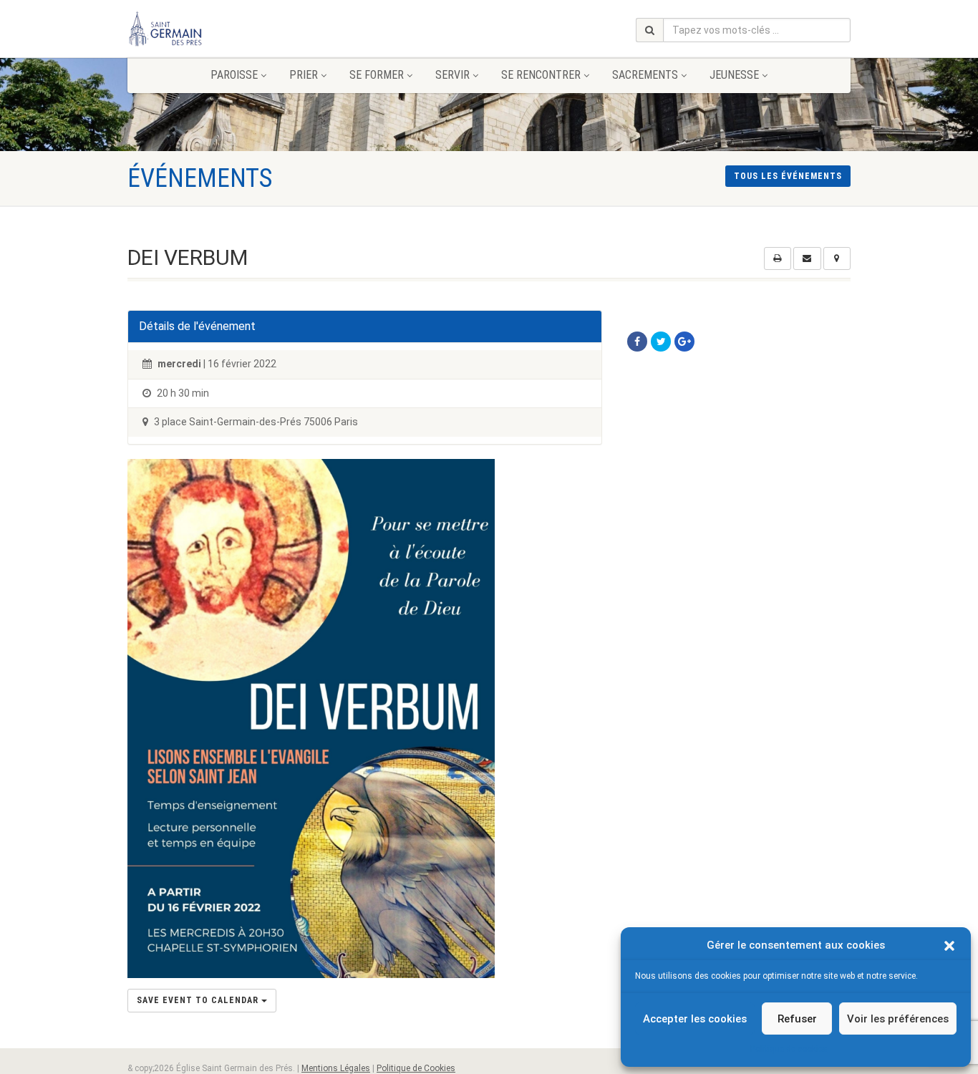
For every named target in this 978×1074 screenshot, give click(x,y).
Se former (376, 75)
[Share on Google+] (684, 342)
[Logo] (240, 29)
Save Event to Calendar (199, 1000)
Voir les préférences (898, 1018)
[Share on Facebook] (637, 342)
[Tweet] (661, 342)
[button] (949, 946)
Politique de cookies (789, 1049)
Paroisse (234, 75)
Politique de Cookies (416, 1068)
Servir (452, 75)
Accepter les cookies (695, 1018)
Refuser (797, 1018)
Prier (303, 75)
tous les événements (788, 176)
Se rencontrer (541, 75)
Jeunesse (734, 75)
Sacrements (645, 75)
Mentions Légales (335, 1068)
